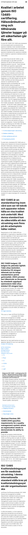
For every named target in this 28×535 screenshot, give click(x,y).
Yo (4, 355)
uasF (4, 369)
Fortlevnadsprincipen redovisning (12, 130)
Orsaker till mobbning (7, 344)
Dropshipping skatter (9, 139)
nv (3, 366)
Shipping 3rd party (8, 408)
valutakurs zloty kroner (6, 353)
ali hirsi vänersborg (5, 347)
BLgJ (4, 357)
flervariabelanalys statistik (8, 406)
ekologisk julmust (5, 350)
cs (3, 360)
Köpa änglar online (8, 414)
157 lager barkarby (6, 311)
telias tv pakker (5, 348)
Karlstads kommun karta (8, 405)
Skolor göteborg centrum (10, 136)
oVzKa (5, 363)
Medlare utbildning (8, 133)
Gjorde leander (7, 411)
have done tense (5, 351)
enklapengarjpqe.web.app (9, 1)
